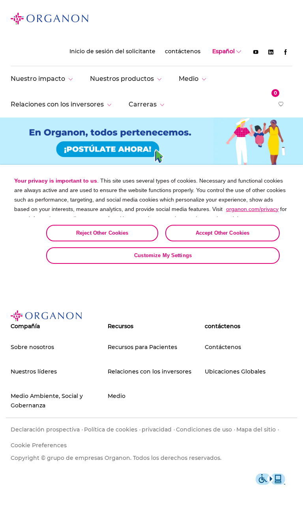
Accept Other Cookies (223, 233)
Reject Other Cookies (102, 233)
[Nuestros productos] (127, 78)
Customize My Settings (163, 255)
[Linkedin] (270, 52)
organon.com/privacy (252, 209)
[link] (49, 18)
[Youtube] (255, 52)
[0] (281, 105)
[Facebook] (285, 52)
